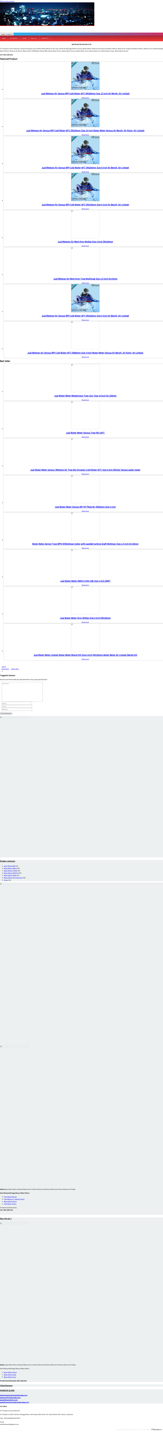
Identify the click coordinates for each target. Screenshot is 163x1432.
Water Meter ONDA (10, 875)
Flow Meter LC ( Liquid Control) (14, 1199)
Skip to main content (7, 1)
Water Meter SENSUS (11, 873)
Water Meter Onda (10, 1375)
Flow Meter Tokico (10, 1204)
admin (4, 667)
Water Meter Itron (10, 1377)
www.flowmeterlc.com (9, 1400)
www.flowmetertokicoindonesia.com (14, 1402)
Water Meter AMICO (10, 868)
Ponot (6, 880)
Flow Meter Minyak (10, 1197)
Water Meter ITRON (10, 871)
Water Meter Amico (10, 1201)
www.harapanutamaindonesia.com (13, 1395)
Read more (85, 98)
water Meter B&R (9, 866)
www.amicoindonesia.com (10, 1397)
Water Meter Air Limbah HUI (13, 878)
